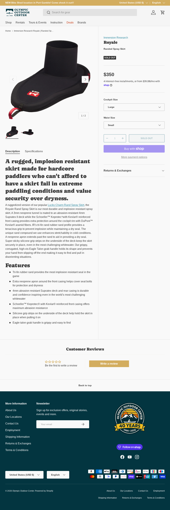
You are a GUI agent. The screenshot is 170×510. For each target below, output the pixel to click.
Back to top (85, 385)
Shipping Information (17, 436)
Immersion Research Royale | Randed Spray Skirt (34, 31)
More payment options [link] (134, 157)
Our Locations (13, 416)
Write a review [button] (109, 363)
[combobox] (90, 12)
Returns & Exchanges (18, 443)
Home (8, 31)
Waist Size (109, 117)
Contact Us (11, 423)
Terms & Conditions (16, 450)
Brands (82, 22)
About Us (10, 410)
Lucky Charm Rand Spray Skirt (66, 205)
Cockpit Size (111, 99)
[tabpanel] (49, 241)
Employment (12, 430)
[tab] (12, 151)
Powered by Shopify (44, 491)
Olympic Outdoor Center (23, 491)
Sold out (147, 138)
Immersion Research (116, 37)
